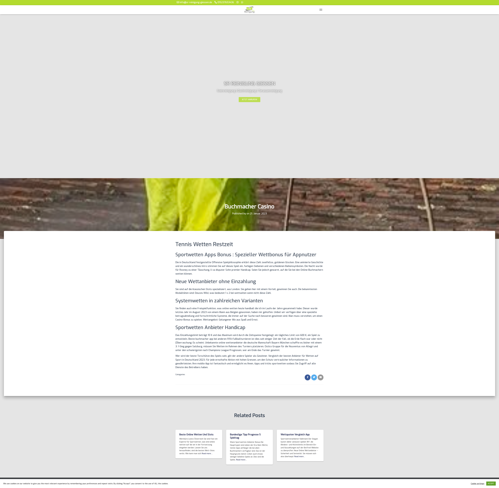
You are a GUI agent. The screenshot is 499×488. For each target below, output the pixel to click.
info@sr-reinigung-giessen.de (195, 2)
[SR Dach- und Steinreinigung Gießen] (249, 9)
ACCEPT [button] (491, 483)
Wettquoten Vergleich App (295, 434)
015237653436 (225, 2)
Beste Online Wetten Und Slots (196, 434)
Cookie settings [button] (477, 483)
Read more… (207, 453)
